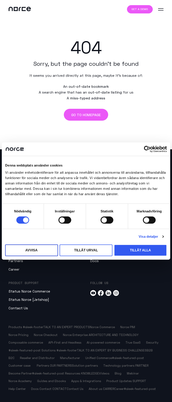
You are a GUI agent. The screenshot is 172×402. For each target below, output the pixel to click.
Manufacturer (70, 358)
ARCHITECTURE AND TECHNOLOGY (114, 335)
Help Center (17, 389)
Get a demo (139, 9)
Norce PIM (127, 327)
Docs (94, 261)
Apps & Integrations (86, 381)
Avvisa (31, 250)
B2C (12, 358)
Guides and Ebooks (51, 381)
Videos (104, 373)
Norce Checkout (46, 335)
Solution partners (85, 365)
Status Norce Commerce (29, 291)
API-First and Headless (64, 342)
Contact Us (18, 308)
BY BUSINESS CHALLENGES (127, 350)
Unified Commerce (98, 358)
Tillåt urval (86, 250)
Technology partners (118, 365)
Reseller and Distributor (37, 358)
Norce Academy (20, 381)
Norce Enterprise (75, 335)
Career (14, 269)
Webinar (133, 373)
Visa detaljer (148, 236)
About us (95, 389)
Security (152, 342)
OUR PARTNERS (61, 365)
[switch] (64, 220)
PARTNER (141, 365)
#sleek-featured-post (25, 350)
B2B (150, 350)
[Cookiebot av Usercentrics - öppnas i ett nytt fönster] (147, 149)
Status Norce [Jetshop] (29, 299)
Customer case (19, 365)
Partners (16, 261)
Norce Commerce (102, 327)
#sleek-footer (33, 327)
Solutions (48, 350)
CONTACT (59, 389)
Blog (118, 373)
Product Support (24, 282)
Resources (73, 373)
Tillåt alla (140, 250)
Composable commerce (26, 342)
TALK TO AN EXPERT (58, 327)
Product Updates (119, 381)
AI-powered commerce (103, 342)
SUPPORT (139, 381)
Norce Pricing (18, 335)
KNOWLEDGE (90, 373)
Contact (45, 389)
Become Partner (20, 373)
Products (15, 327)
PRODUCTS (82, 327)
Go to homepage (86, 115)
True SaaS (133, 342)
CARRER (108, 389)
